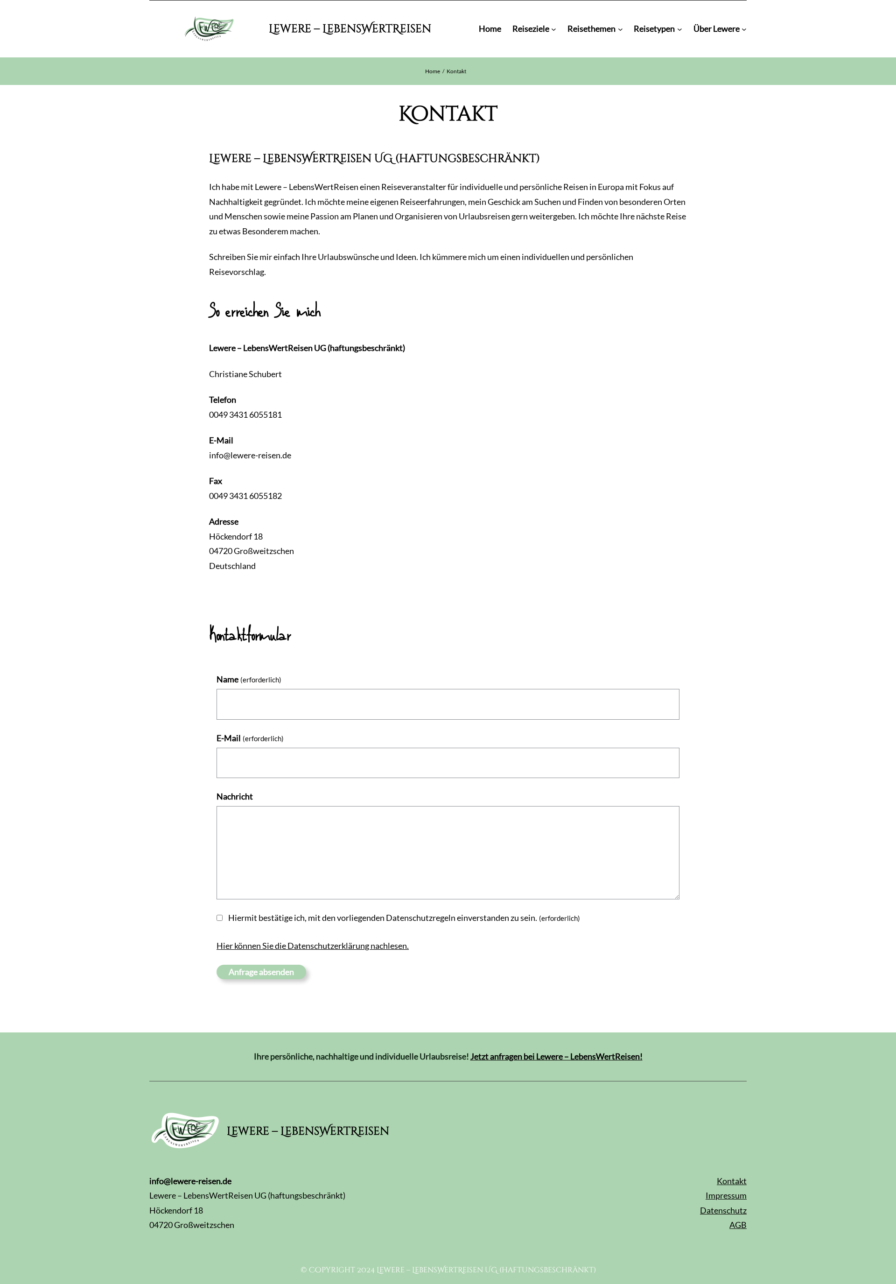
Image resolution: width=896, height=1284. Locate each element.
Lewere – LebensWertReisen (350, 28)
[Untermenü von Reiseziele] (553, 29)
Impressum (726, 1195)
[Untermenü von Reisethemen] (620, 29)
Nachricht (235, 796)
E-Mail (250, 738)
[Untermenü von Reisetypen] (679, 29)
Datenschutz (723, 1210)
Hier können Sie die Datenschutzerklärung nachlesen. (313, 945)
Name (249, 679)
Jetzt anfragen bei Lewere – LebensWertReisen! (556, 1056)
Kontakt (732, 1181)
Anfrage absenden (261, 972)
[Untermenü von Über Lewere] (744, 29)
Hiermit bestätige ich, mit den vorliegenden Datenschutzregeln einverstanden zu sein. (404, 917)
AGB (738, 1225)
